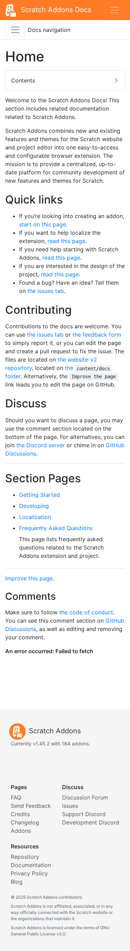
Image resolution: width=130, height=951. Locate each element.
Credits (20, 814)
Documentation (31, 865)
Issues (70, 805)
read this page (66, 240)
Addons (21, 830)
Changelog (25, 822)
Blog (17, 881)
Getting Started (39, 494)
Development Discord (90, 822)
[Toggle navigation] (114, 10)
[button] (65, 80)
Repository (25, 856)
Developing (34, 505)
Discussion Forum (85, 797)
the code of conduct (86, 612)
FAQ (16, 797)
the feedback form (96, 334)
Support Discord (84, 814)
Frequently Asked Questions (56, 528)
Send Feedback (31, 805)
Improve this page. (29, 578)
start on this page (42, 224)
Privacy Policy (29, 873)
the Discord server (40, 445)
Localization (35, 516)
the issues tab (45, 290)
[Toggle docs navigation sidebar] (15, 30)
